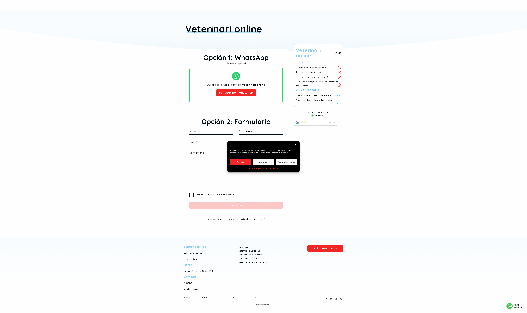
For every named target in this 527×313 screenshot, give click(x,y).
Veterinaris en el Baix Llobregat (253, 262)
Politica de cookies (262, 298)
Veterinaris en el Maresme (250, 254)
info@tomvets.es (191, 289)
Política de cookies (254, 168)
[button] (295, 144)
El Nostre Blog (190, 259)
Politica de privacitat (271, 168)
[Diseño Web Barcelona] (263, 304)
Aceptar (241, 162)
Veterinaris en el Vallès (249, 258)
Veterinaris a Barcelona (249, 251)
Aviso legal (222, 298)
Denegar (263, 162)
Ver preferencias (286, 162)
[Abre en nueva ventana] (326, 299)
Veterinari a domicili (193, 253)
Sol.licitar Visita (325, 248)
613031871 (320, 115)
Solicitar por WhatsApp (236, 92)
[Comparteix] (341, 299)
